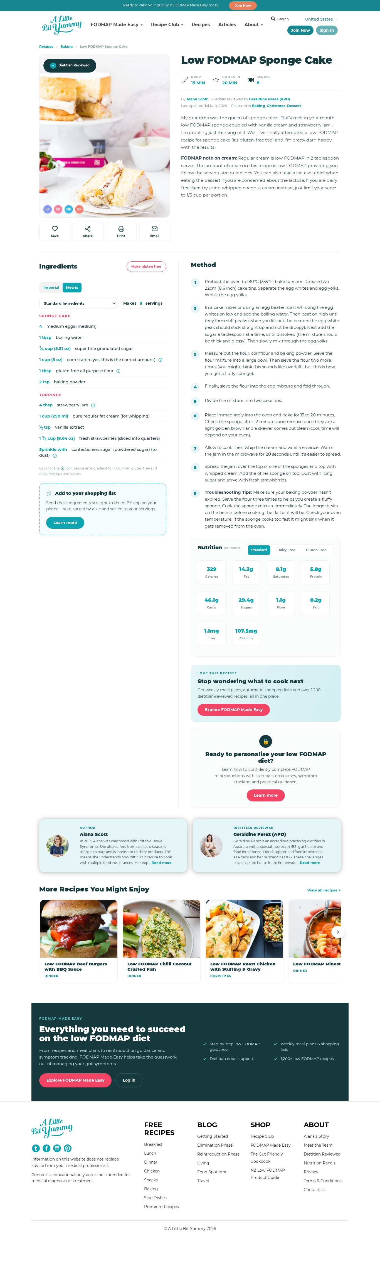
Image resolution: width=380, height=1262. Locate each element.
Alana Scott (197, 99)
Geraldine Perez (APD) (269, 99)
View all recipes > (324, 890)
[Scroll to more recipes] (338, 932)
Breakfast (153, 1144)
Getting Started (212, 1136)
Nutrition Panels (319, 1163)
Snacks (151, 1179)
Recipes (201, 24)
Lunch (150, 1153)
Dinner (150, 1162)
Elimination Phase (215, 1145)
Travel (203, 1180)
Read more (162, 863)
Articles (227, 24)
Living (203, 1163)
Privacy (311, 1171)
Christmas (276, 106)
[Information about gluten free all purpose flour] (118, 371)
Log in (129, 1080)
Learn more (65, 522)
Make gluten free (146, 266)
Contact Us (314, 1189)
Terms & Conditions (323, 1180)
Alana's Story (316, 1136)
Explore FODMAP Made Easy (234, 709)
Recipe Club (166, 24)
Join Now (243, 5)
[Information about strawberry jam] (93, 405)
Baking (66, 46)
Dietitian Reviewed (71, 65)
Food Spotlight (212, 1171)
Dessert (294, 106)
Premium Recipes (161, 1206)
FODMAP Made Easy (115, 24)
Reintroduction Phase (218, 1154)
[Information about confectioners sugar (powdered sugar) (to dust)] (54, 455)
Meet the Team (318, 1145)
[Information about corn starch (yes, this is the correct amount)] (160, 359)
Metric (72, 287)
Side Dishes (155, 1197)
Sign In (327, 30)
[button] (47, 209)
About (252, 24)
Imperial (51, 287)
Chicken (152, 1171)
